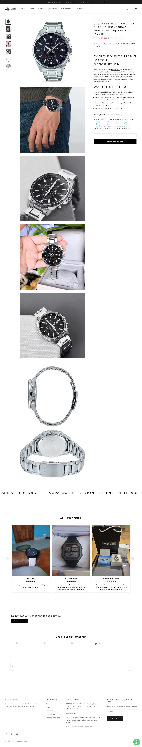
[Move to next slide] (133, 558)
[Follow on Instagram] (11, 734)
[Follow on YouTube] (17, 734)
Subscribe (115, 718)
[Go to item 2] (8, 29)
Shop (32, 9)
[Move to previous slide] (8, 558)
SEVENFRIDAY (70, 2)
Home (23, 9)
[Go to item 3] (8, 36)
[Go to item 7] (8, 66)
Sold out (115, 136)
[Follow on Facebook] (6, 734)
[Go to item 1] (8, 22)
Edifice (97, 20)
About (48, 704)
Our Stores (66, 9)
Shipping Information (53, 718)
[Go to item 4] (8, 44)
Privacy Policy (50, 711)
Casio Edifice (115, 70)
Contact (79, 9)
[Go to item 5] (8, 51)
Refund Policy (50, 714)
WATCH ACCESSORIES (47, 9)
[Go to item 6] (8, 59)
